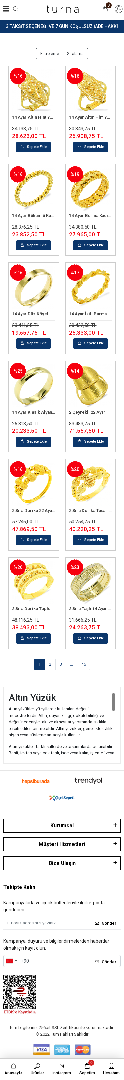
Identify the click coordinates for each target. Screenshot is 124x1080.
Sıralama (75, 53)
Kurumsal (62, 825)
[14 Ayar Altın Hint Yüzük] (33, 91)
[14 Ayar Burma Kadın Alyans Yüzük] (90, 189)
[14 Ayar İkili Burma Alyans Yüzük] (90, 287)
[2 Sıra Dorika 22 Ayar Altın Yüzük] (33, 484)
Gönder (109, 923)
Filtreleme (49, 53)
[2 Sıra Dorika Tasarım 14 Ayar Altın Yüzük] (90, 484)
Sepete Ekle (37, 147)
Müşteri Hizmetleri (62, 844)
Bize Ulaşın (62, 863)
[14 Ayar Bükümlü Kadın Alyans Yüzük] (33, 189)
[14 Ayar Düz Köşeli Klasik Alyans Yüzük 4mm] (33, 287)
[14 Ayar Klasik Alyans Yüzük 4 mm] (33, 386)
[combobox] (11, 961)
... (71, 664)
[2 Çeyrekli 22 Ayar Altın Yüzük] (90, 386)
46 (83, 664)
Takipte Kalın (19, 887)
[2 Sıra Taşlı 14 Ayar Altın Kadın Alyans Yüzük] (90, 582)
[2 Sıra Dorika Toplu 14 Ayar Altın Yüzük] (33, 582)
